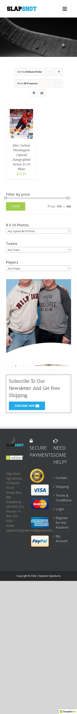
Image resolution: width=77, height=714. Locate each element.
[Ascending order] (59, 72)
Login (60, 509)
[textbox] (38, 231)
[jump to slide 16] (67, 366)
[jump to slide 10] (43, 366)
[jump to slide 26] (43, 370)
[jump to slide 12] (51, 366)
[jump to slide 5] (24, 366)
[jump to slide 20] (20, 370)
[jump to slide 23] (32, 370)
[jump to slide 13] (55, 366)
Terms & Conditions (62, 497)
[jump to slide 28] (51, 370)
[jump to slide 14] (59, 366)
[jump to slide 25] (39, 370)
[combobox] (38, 231)
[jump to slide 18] (12, 370)
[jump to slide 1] (8, 366)
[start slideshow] (38, 362)
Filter (16, 206)
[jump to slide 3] (16, 366)
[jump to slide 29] (55, 370)
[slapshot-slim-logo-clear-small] (21, 8)
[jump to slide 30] (59, 370)
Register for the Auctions (62, 523)
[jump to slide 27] (47, 370)
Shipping (62, 486)
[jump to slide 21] (24, 370)
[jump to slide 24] (36, 370)
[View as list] (42, 93)
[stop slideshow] (38, 374)
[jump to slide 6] (28, 366)
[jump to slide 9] (39, 366)
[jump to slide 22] (28, 370)
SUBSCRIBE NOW (25, 405)
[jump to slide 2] (12, 366)
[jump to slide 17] (8, 370)
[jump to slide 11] (47, 366)
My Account (62, 538)
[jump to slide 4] (20, 366)
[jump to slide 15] (63, 366)
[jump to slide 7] (32, 366)
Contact (61, 478)
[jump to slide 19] (16, 370)
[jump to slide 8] (36, 366)
